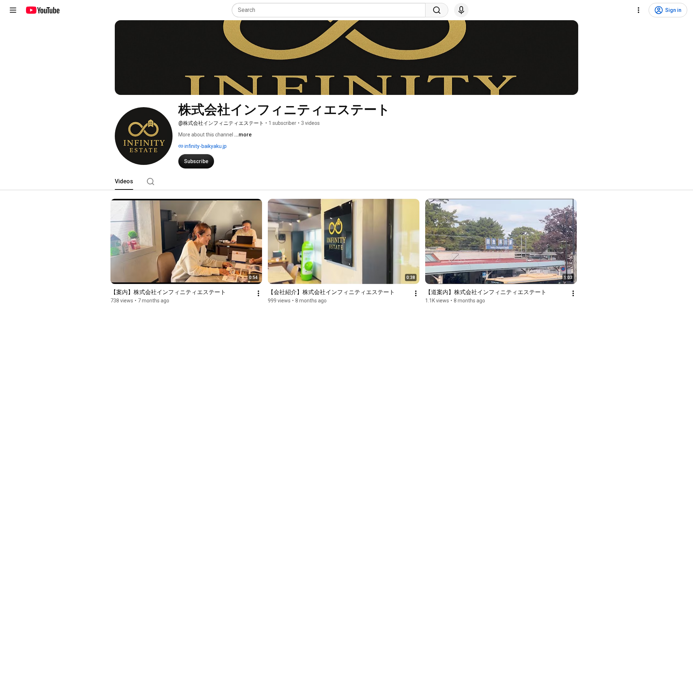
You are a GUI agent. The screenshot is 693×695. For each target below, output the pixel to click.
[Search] (436, 10)
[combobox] (331, 10)
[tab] (124, 181)
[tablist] (346, 181)
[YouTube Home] (42, 10)
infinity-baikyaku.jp (205, 146)
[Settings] (638, 10)
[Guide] (13, 10)
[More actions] (258, 293)
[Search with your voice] (461, 10)
